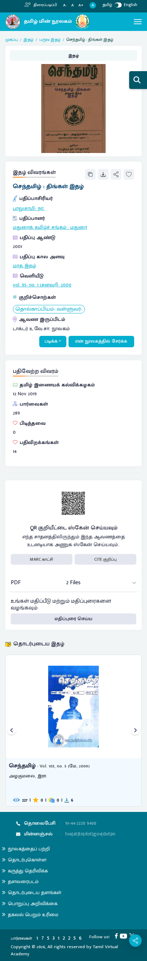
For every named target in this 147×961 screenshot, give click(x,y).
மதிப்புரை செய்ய (73, 619)
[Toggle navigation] (138, 22)
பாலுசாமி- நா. (29, 208)
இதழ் (29, 39)
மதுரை (78, 227)
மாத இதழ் (24, 266)
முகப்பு (11, 39)
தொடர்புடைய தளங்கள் (34, 892)
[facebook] (117, 936)
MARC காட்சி (41, 559)
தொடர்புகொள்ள (27, 860)
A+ (80, 5)
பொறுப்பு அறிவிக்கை (32, 903)
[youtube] (124, 936)
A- (65, 5)
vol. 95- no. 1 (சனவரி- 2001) (42, 285)
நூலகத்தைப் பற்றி (29, 848)
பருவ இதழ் (50, 39)
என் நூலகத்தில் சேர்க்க (101, 341)
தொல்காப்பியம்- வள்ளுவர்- (48, 309)
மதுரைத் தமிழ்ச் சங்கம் (39, 227)
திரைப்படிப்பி (44, 5)
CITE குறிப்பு (105, 559)
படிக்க (51, 341)
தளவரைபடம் (23, 881)
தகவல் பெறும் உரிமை (33, 914)
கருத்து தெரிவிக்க (28, 871)
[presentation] (11, 730)
